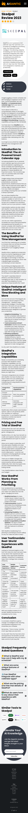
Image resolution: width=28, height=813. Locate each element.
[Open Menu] (25, 3)
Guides (14, 787)
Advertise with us (14, 802)
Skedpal (14, 775)
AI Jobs (14, 790)
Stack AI (14, 778)
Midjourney (14, 772)
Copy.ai (14, 770)
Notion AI (14, 777)
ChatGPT (14, 773)
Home (3, 11)
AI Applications (14, 789)
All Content (14, 785)
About (14, 800)
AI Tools (8, 11)
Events (14, 793)
